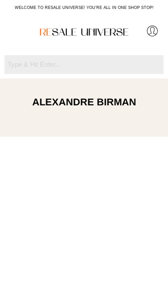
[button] (16, 32)
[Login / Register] (152, 31)
